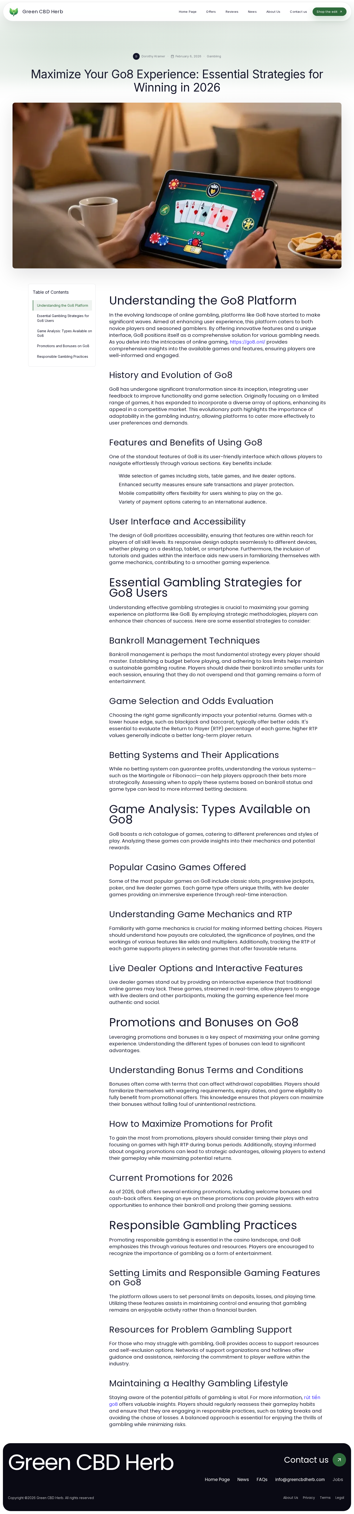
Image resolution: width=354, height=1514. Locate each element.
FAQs (262, 1479)
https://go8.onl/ (247, 342)
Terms (325, 1497)
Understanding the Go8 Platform (62, 305)
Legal (339, 1497)
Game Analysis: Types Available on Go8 (64, 333)
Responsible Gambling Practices (62, 356)
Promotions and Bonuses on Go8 (63, 346)
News (243, 1479)
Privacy (309, 1497)
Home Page (217, 1479)
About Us (290, 1497)
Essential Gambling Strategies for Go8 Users (63, 318)
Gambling (214, 56)
